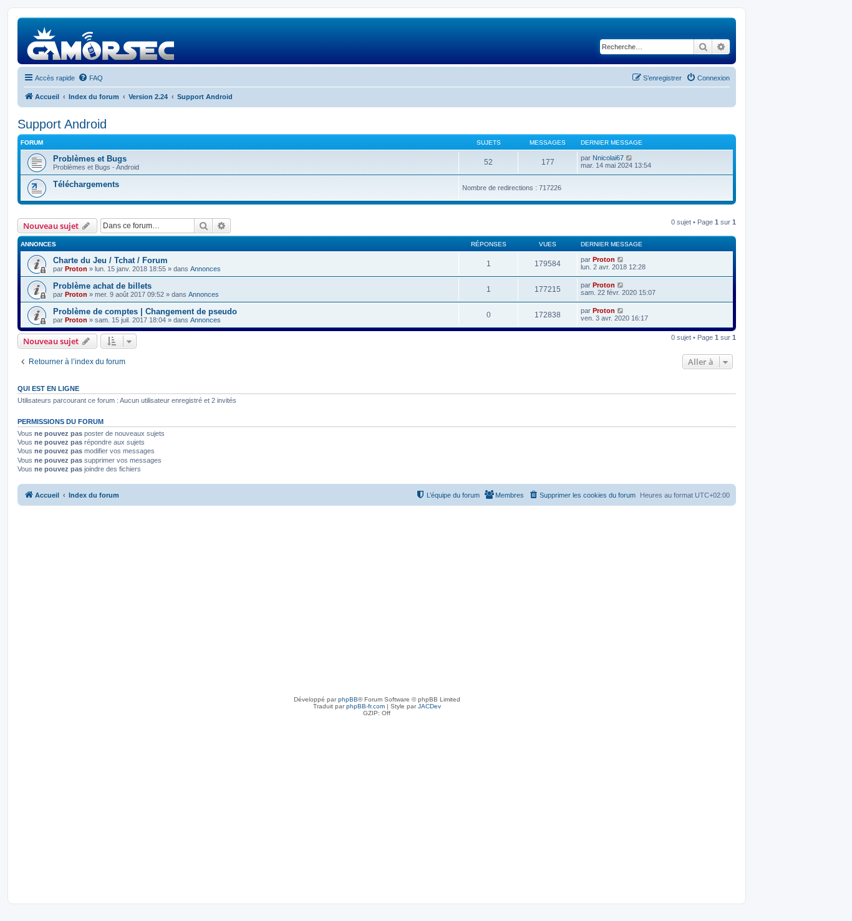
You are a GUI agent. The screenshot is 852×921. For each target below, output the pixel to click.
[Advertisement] (376, 599)
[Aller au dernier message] (621, 259)
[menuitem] (90, 77)
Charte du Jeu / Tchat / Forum (110, 260)
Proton (76, 268)
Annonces (205, 268)
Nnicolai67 (608, 158)
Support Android (62, 124)
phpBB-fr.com (365, 706)
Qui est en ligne (48, 388)
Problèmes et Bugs (90, 158)
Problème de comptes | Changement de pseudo (145, 311)
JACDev (429, 706)
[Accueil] (101, 41)
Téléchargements (86, 184)
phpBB (348, 699)
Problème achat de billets (102, 286)
